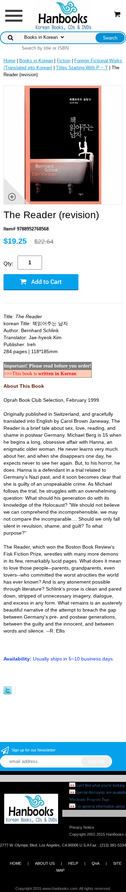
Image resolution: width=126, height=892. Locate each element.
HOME (15, 863)
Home (9, 60)
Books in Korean (36, 60)
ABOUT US (45, 863)
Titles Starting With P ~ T (82, 67)
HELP (73, 863)
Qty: (8, 263)
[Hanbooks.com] (63, 15)
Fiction (63, 60)
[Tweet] (8, 692)
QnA (95, 863)
